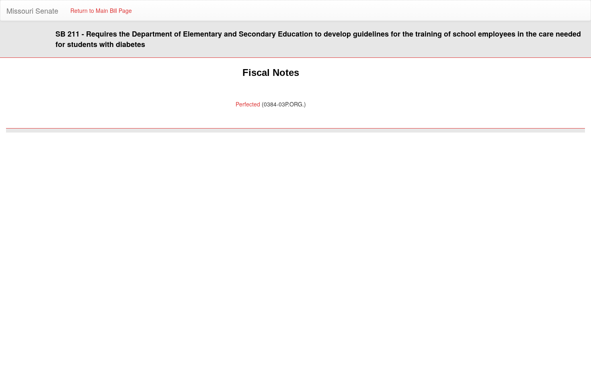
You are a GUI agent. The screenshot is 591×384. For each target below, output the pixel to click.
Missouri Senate (32, 10)
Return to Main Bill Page (101, 10)
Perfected (248, 104)
